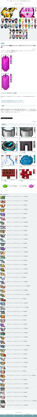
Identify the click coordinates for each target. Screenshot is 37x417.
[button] (34, 292)
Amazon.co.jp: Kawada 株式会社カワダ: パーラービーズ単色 (12, 100)
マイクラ (3, 43)
